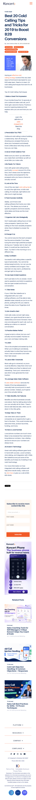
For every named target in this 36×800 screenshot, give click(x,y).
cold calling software (11, 49)
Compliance (17, 748)
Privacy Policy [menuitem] (17, 771)
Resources (17, 733)
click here (9, 473)
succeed (15, 170)
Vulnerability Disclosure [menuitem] (22, 769)
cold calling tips (23, 51)
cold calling (9, 47)
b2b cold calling (19, 47)
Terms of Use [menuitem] (10, 769)
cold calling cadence (11, 51)
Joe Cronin (10, 43)
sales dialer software (13, 383)
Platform (17, 725)
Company (17, 741)
